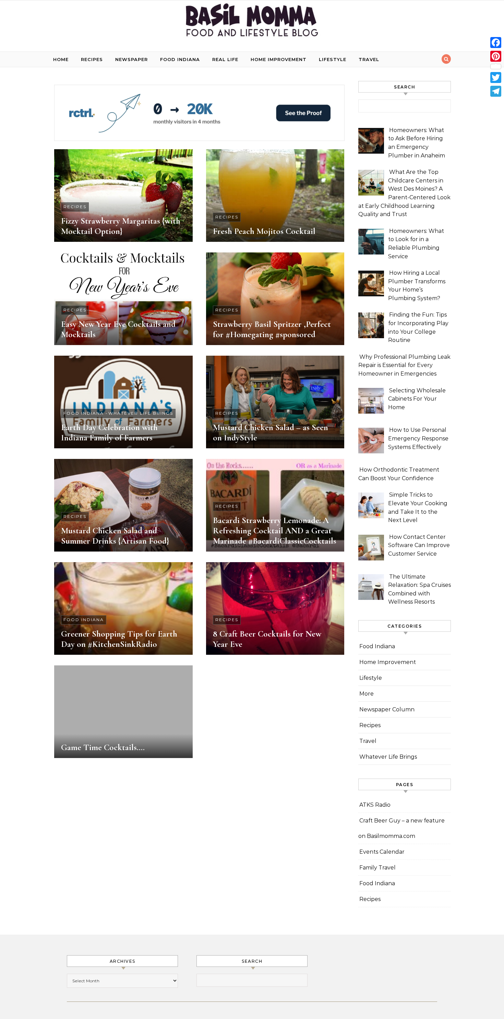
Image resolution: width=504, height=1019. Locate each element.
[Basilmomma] (252, 23)
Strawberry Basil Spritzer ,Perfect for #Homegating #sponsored (272, 329)
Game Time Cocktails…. (103, 747)
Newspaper (131, 59)
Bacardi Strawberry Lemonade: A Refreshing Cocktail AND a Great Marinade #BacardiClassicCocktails (274, 530)
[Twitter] (496, 77)
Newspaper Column (387, 709)
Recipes (92, 59)
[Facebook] (496, 42)
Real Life (225, 59)
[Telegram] (496, 91)
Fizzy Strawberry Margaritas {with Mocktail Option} (120, 226)
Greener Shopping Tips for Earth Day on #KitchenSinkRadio (119, 639)
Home (61, 59)
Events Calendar (382, 852)
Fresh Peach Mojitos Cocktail (264, 231)
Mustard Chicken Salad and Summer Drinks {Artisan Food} (115, 535)
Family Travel (377, 867)
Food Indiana (180, 59)
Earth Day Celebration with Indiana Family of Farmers (109, 432)
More (366, 693)
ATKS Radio (375, 805)
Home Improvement (279, 59)
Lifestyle (332, 59)
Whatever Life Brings (140, 413)
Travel (369, 59)
